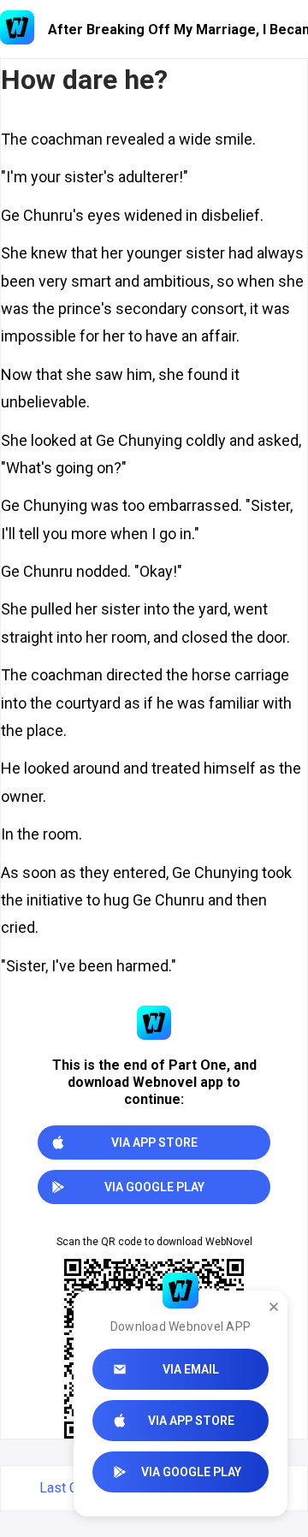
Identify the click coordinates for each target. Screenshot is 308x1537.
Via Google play (191, 1472)
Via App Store (191, 1420)
